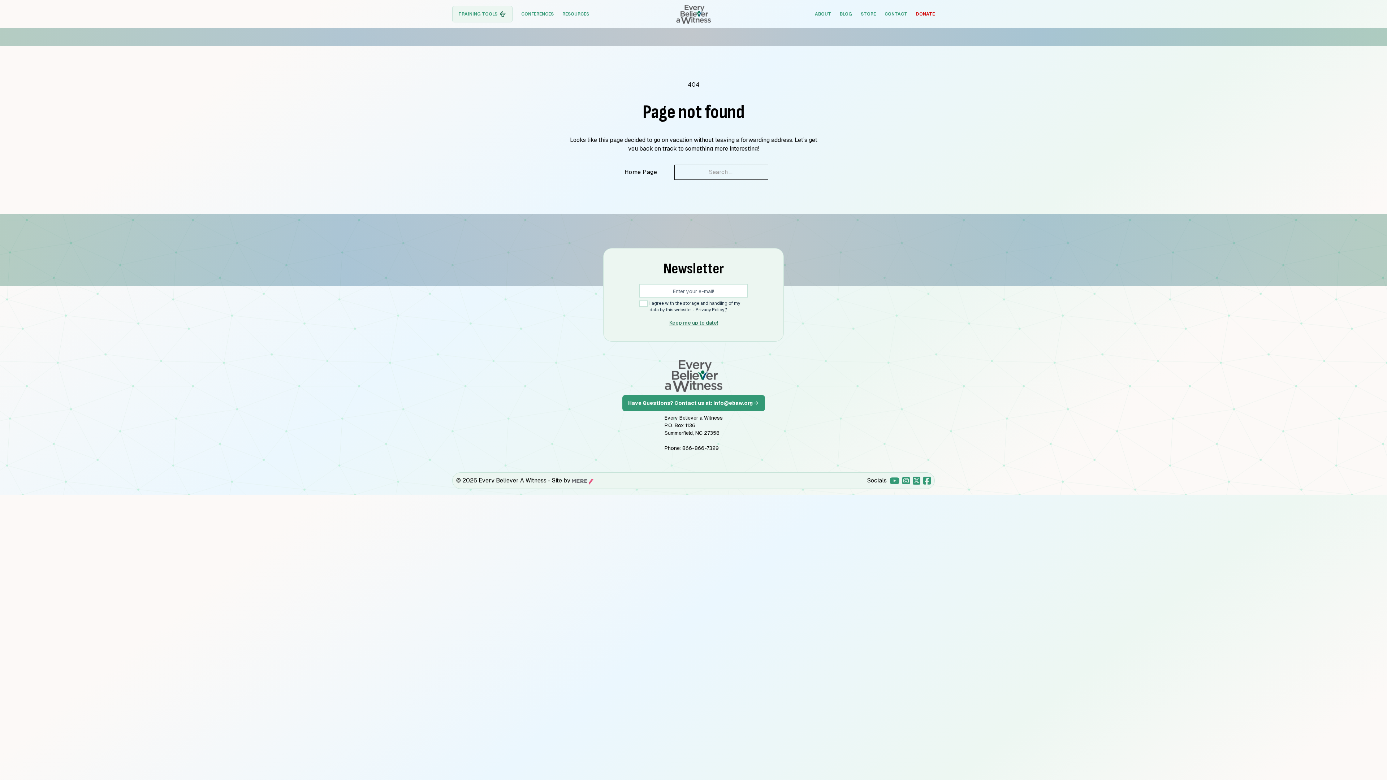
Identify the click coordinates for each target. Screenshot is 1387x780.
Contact (896, 14)
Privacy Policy (710, 310)
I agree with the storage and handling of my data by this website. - (694, 306)
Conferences (537, 14)
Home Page (641, 172)
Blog (846, 14)
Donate (925, 14)
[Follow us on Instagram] (906, 480)
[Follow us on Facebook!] (927, 480)
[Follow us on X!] (916, 480)
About (823, 14)
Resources (575, 14)
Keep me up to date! (693, 323)
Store (868, 14)
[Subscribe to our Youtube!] (894, 480)
